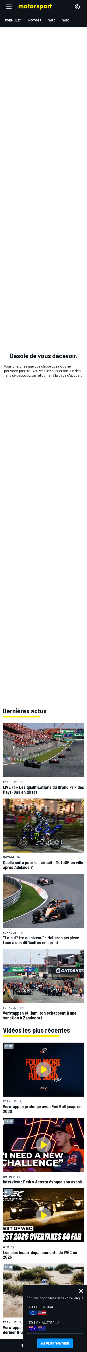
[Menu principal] (9, 7)
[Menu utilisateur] (77, 7)
